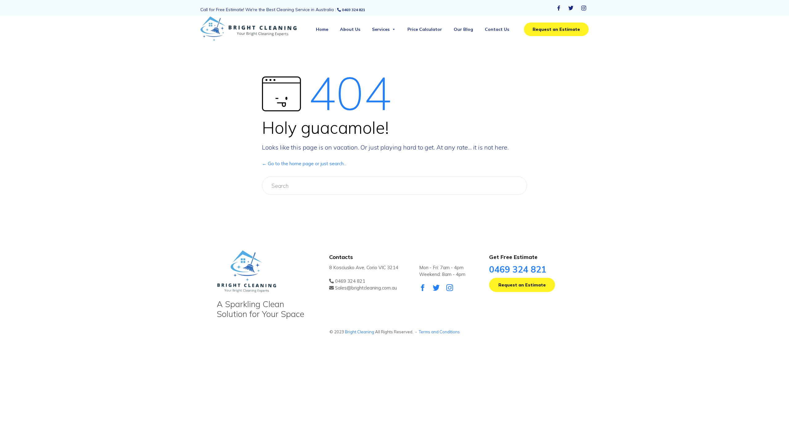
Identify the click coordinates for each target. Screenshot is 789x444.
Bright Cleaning (359, 331)
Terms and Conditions (439, 331)
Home (322, 29)
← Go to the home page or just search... (304, 163)
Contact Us (497, 29)
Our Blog (463, 29)
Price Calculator (424, 29)
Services (381, 29)
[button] (556, 29)
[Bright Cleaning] (254, 29)
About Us (350, 29)
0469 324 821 (353, 9)
